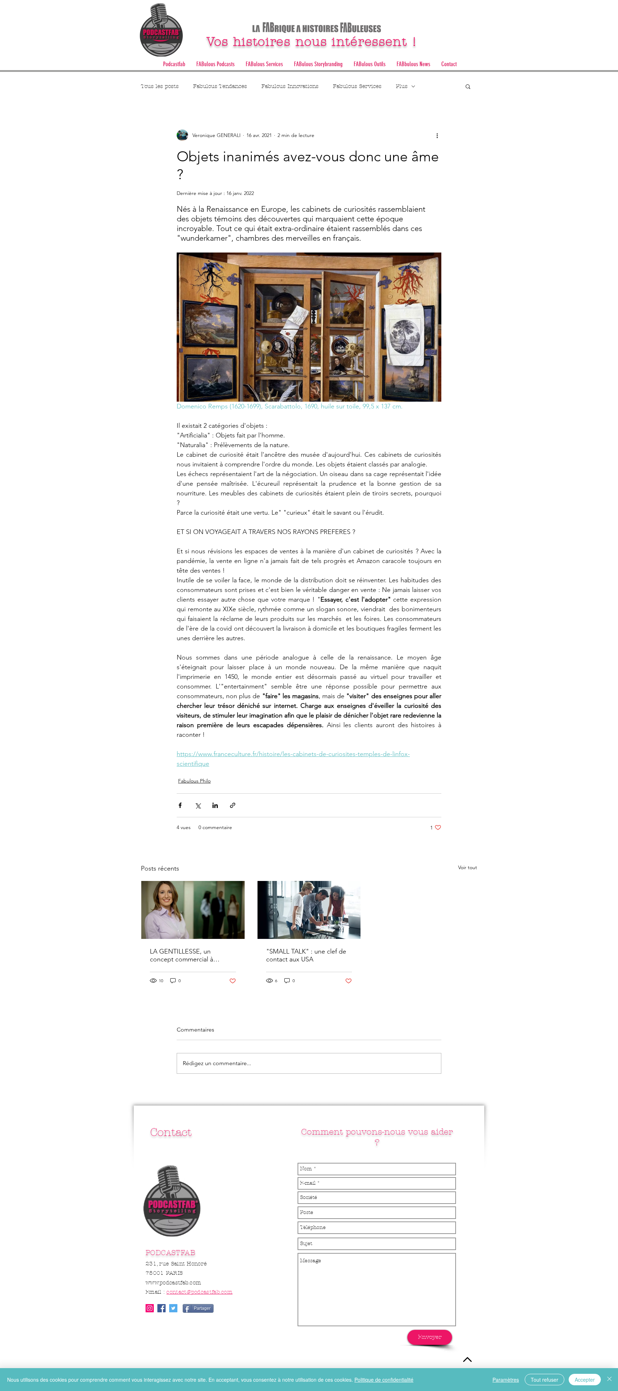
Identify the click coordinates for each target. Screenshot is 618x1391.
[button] (264, 64)
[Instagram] (150, 1308)
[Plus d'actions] (437, 135)
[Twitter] (173, 1308)
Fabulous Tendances (220, 86)
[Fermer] (609, 1379)
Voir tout (467, 867)
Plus (402, 86)
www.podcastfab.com (173, 1282)
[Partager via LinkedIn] (215, 805)
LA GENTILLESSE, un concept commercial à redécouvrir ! (181, 955)
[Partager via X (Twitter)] (197, 805)
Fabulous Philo (194, 781)
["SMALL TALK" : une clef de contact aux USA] (309, 910)
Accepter (585, 1379)
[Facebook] (161, 1308)
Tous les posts (160, 86)
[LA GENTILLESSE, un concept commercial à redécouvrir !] (193, 910)
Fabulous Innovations (290, 86)
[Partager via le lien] (232, 805)
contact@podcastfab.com (199, 1292)
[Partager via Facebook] (180, 805)
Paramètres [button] (505, 1379)
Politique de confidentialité (383, 1379)
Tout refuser (544, 1379)
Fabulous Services (357, 86)
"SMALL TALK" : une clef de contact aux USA (306, 955)
